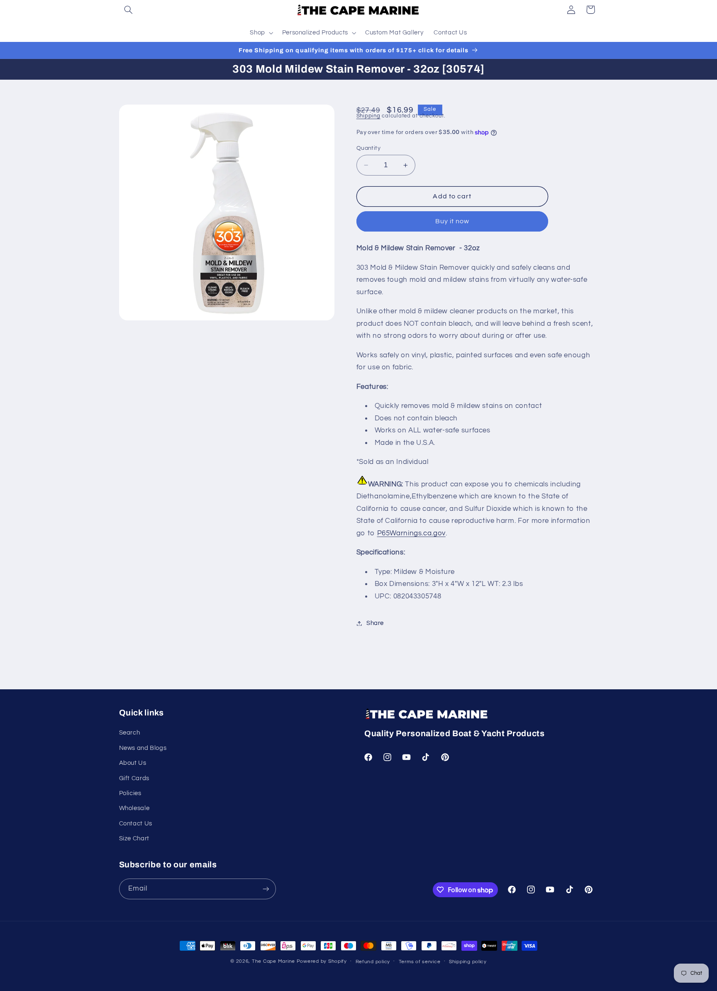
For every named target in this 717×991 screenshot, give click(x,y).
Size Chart (134, 838)
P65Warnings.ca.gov (411, 533)
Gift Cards (134, 778)
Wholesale (134, 808)
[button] (128, 9)
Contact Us (135, 823)
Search (129, 733)
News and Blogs (143, 748)
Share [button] (375, 623)
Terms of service (420, 961)
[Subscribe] (265, 889)
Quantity (368, 148)
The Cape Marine (273, 961)
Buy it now (452, 221)
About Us (132, 763)
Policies (130, 793)
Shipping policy (468, 961)
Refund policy (373, 961)
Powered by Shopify (322, 961)
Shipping (368, 116)
